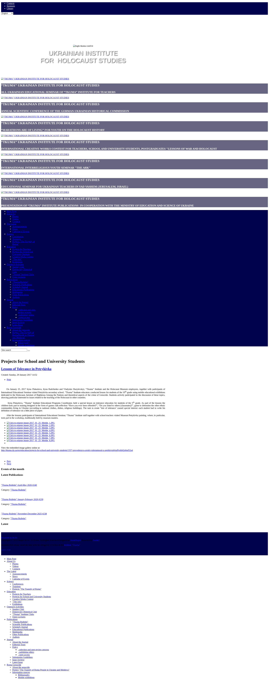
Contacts (10, 3)
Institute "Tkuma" (72, 545)
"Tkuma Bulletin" (18, 490)
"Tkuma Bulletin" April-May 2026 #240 (19, 485)
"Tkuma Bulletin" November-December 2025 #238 (24, 514)
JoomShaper (75, 540)
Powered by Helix (9, 537)
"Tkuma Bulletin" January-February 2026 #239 (22, 499)
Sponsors (11, 6)
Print (9, 379)
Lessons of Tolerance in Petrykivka (26, 369)
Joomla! (96, 540)
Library (10, 8)
